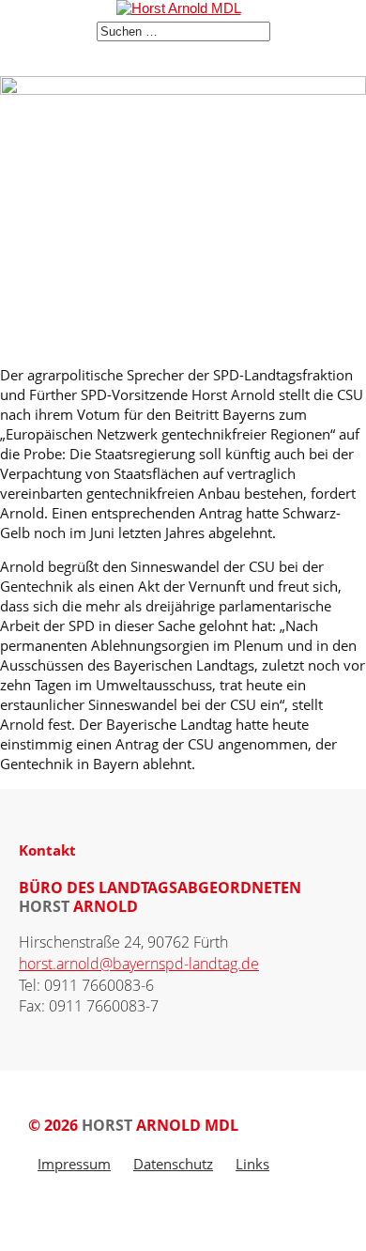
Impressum (74, 1164)
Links (252, 1164)
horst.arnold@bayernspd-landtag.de (139, 963)
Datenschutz (173, 1164)
